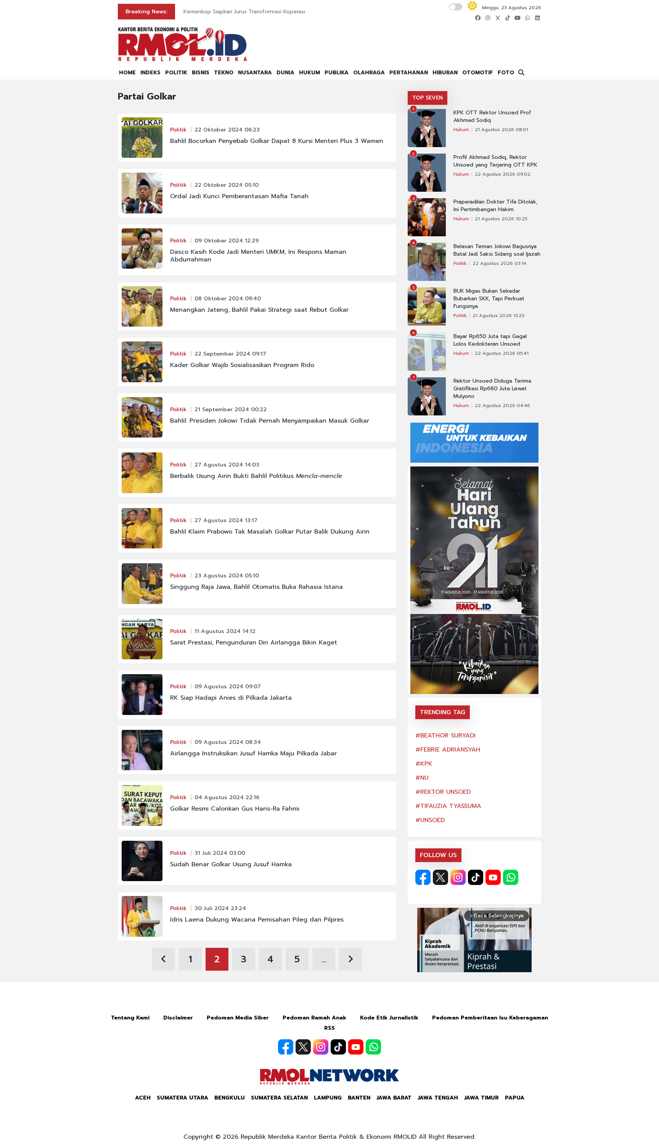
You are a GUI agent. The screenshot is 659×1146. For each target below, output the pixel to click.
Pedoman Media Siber (238, 1018)
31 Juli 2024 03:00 (219, 853)
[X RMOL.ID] (440, 877)
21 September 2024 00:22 (230, 410)
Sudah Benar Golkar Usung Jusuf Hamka (231, 864)
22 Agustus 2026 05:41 (502, 353)
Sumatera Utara (182, 1098)
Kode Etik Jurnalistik (389, 1018)
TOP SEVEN (427, 98)
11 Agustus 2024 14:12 (225, 631)
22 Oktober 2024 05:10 (226, 185)
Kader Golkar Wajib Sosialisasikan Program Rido (242, 365)
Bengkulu (229, 1098)
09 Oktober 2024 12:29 (226, 241)
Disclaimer (178, 1018)
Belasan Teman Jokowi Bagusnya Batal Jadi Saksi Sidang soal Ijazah (496, 250)
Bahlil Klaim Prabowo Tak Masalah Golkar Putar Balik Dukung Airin (270, 531)
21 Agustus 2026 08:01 (501, 129)
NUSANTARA (255, 73)
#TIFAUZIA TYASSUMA (448, 806)
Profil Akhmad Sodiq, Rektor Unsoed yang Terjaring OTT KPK (495, 161)
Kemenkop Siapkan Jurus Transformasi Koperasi (244, 11)
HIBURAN (445, 73)
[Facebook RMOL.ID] (423, 877)
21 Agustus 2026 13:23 (498, 315)
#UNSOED (430, 820)
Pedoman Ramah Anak (314, 1018)
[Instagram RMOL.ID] (458, 877)
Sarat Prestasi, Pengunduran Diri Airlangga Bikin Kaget (253, 642)
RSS (329, 1028)
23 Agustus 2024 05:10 (226, 576)
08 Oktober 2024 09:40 (227, 299)
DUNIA (285, 73)
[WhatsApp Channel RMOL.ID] (510, 877)
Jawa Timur (481, 1098)
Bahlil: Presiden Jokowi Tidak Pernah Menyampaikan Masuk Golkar (269, 421)
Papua (514, 1098)
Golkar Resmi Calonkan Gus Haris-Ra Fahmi (234, 809)
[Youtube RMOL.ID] (493, 877)
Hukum (461, 129)
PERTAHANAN (408, 73)
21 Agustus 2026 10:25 (501, 218)
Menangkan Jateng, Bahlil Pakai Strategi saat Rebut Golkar (259, 310)
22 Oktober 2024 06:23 (227, 130)
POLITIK (176, 73)
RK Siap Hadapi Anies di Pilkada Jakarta (231, 698)
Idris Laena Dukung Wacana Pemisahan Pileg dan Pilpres (257, 919)
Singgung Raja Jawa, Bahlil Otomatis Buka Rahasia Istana (256, 587)
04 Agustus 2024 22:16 (226, 797)
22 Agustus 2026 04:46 (502, 405)
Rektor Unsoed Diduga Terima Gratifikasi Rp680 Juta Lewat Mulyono (492, 388)
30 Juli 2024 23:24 (220, 908)
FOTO (506, 73)
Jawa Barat (393, 1098)
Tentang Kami (130, 1018)
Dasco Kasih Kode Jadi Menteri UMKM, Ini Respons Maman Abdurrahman (258, 255)
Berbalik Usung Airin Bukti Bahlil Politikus (256, 476)
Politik (178, 130)
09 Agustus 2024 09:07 (227, 687)
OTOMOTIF (477, 73)
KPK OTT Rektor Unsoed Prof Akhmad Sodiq (492, 116)
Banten (359, 1098)
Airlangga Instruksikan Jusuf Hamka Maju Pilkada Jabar (253, 753)
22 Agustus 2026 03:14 (499, 263)
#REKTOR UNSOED (443, 792)
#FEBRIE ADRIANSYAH (447, 749)
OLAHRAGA (369, 73)
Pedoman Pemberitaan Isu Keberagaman (490, 1018)
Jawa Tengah (438, 1098)
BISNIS (200, 73)
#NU (422, 777)
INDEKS (150, 73)
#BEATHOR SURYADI (445, 735)
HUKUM (309, 73)
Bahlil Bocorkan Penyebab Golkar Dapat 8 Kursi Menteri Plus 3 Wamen (276, 141)
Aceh (143, 1098)
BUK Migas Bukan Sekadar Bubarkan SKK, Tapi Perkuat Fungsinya (488, 298)
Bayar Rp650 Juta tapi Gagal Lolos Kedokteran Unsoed (490, 340)
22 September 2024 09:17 (230, 354)
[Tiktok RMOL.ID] (475, 877)
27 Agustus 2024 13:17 (225, 520)
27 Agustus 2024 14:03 (226, 465)
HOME (127, 73)
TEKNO (223, 73)
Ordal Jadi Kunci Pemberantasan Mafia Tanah (239, 196)
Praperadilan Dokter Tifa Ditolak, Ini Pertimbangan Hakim (495, 205)
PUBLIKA (337, 73)
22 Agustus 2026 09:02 (502, 174)
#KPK (423, 763)
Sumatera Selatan (279, 1098)
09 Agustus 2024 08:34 (227, 742)
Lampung (328, 1098)
